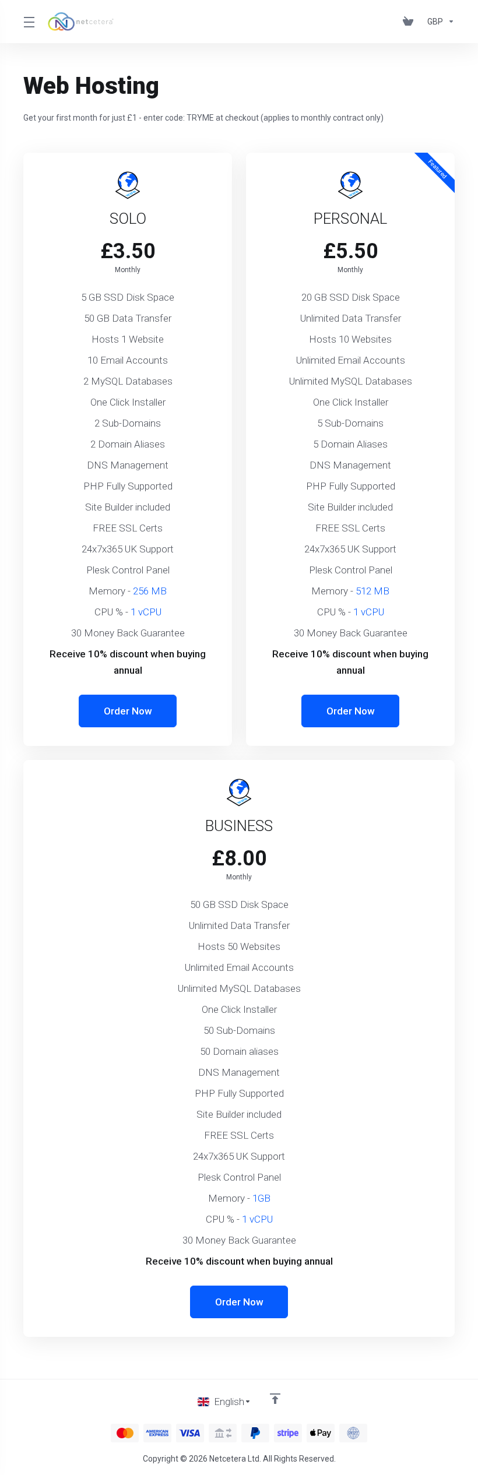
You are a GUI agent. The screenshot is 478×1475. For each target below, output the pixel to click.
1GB (261, 1198)
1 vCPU (146, 612)
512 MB (372, 591)
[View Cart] (410, 21)
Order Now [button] (128, 711)
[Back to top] (275, 1399)
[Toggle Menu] (28, 21)
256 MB (150, 591)
